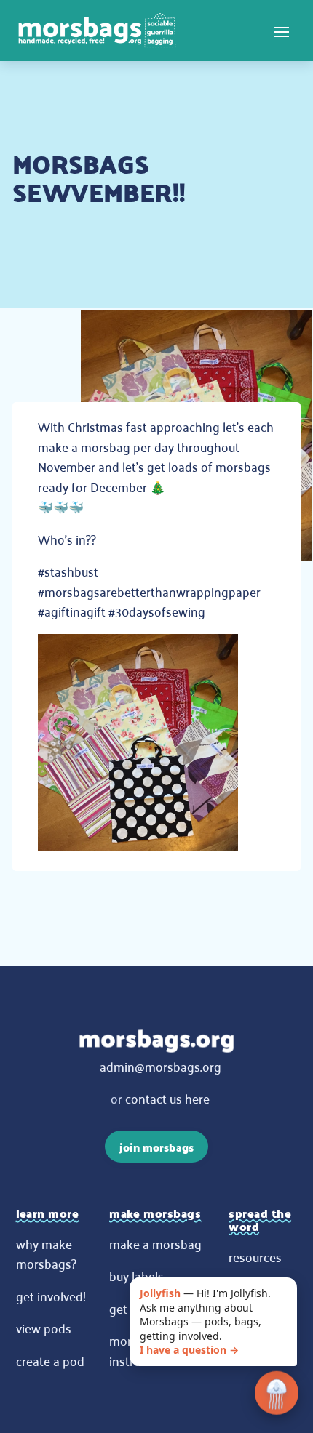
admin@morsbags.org (160, 1065)
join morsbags (156, 1146)
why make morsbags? (46, 1253)
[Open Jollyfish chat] (276, 1394)
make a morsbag (155, 1243)
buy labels (136, 1275)
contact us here (167, 1097)
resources (255, 1256)
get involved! (51, 1295)
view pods (43, 1327)
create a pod (50, 1360)
